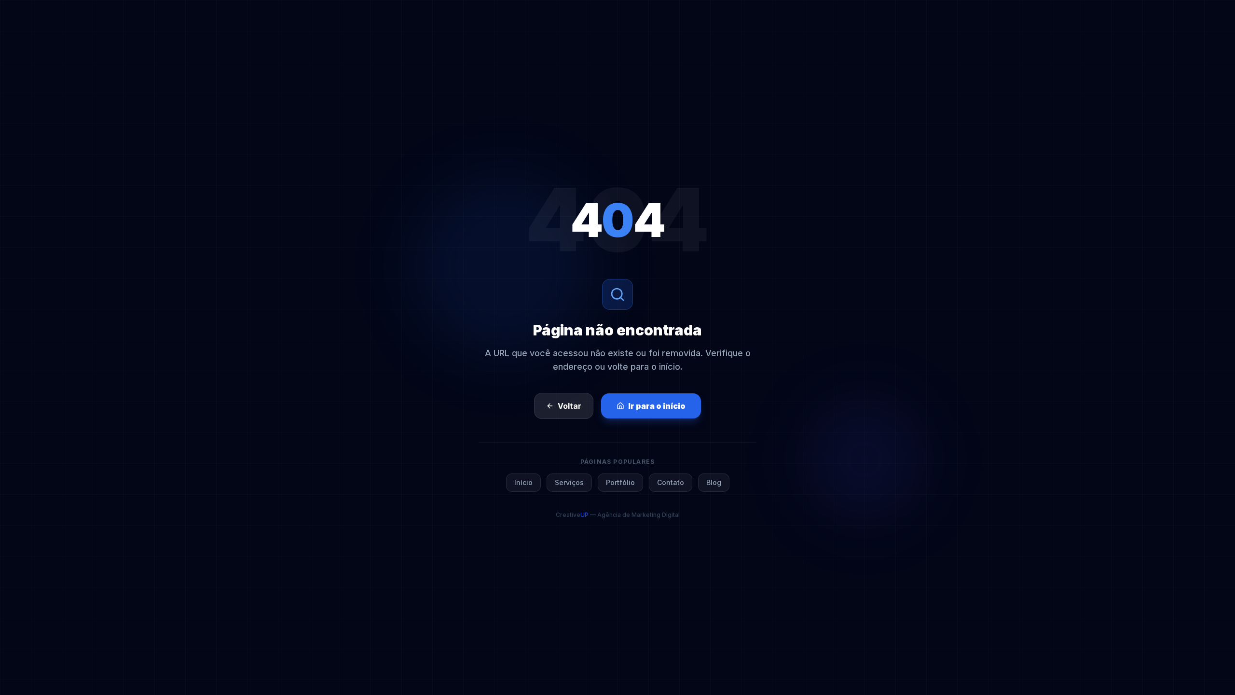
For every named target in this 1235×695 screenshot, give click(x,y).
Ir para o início (657, 406)
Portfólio (620, 482)
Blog (713, 482)
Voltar (569, 406)
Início (523, 482)
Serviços (569, 482)
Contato (670, 482)
